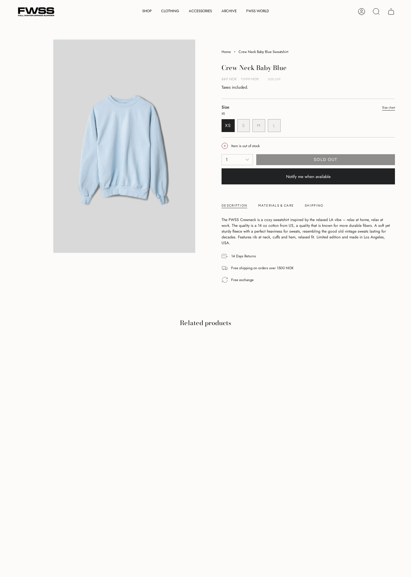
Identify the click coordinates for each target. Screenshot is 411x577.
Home (226, 51)
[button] (146, 12)
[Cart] (391, 11)
